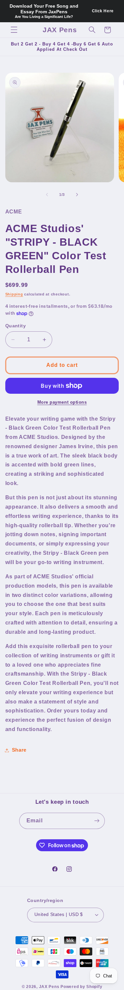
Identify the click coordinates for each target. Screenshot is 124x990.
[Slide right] (77, 194)
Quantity (15, 325)
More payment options (62, 402)
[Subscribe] (96, 821)
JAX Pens (49, 987)
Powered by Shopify (81, 987)
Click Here (103, 11)
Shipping (14, 294)
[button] (13, 30)
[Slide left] (47, 194)
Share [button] (19, 750)
